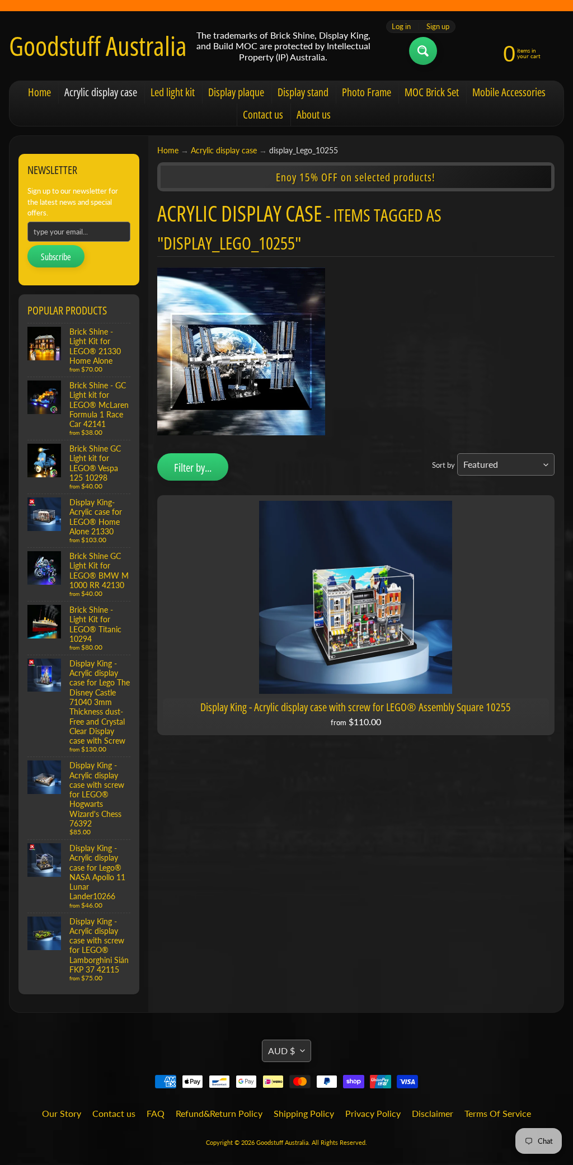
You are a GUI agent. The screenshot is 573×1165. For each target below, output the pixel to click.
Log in (401, 26)
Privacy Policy (373, 1113)
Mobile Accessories (509, 92)
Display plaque (236, 92)
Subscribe (56, 257)
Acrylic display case (100, 92)
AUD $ (281, 1050)
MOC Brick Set (432, 92)
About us (314, 114)
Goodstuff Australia (98, 46)
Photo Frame (366, 92)
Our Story (61, 1113)
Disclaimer (432, 1113)
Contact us (263, 114)
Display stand (303, 92)
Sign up (437, 26)
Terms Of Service (497, 1113)
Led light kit (173, 92)
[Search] (423, 51)
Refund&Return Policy (219, 1113)
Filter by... (193, 467)
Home (39, 92)
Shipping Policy (304, 1113)
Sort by (443, 465)
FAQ (156, 1113)
